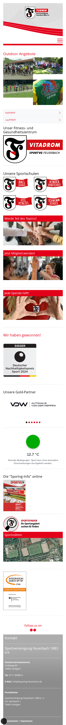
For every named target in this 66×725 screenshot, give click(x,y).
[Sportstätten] (33, 547)
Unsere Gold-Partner (19, 392)
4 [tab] (34, 422)
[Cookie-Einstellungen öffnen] (4, 721)
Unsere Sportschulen (21, 173)
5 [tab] (37, 422)
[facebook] (31, 630)
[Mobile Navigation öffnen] (60, 40)
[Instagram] (34, 630)
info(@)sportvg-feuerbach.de (27, 681)
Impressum (26, 720)
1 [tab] (26, 422)
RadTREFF (10, 112)
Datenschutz (11, 720)
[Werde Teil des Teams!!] (33, 230)
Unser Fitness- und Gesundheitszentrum (20, 130)
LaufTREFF (10, 119)
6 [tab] (39, 422)
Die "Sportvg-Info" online (22, 476)
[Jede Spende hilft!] (33, 305)
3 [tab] (32, 422)
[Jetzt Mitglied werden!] (33, 265)
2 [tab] (29, 422)
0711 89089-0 (16, 675)
